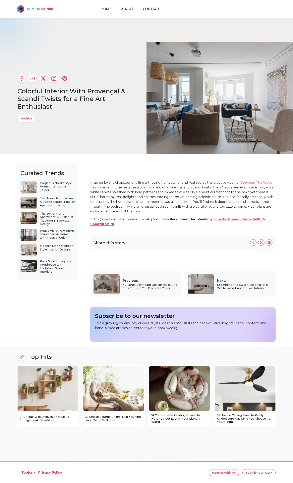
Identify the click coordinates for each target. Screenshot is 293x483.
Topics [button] (27, 472)
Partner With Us (224, 472)
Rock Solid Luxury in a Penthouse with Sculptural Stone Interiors (56, 266)
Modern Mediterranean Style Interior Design (56, 247)
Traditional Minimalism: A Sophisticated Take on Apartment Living (57, 201)
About (127, 9)
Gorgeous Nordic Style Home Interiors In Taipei (56, 186)
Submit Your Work (259, 472)
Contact (151, 9)
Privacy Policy (50, 472)
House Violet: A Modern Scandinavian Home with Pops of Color (57, 234)
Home (106, 9)
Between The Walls (256, 182)
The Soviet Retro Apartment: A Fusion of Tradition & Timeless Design (56, 219)
